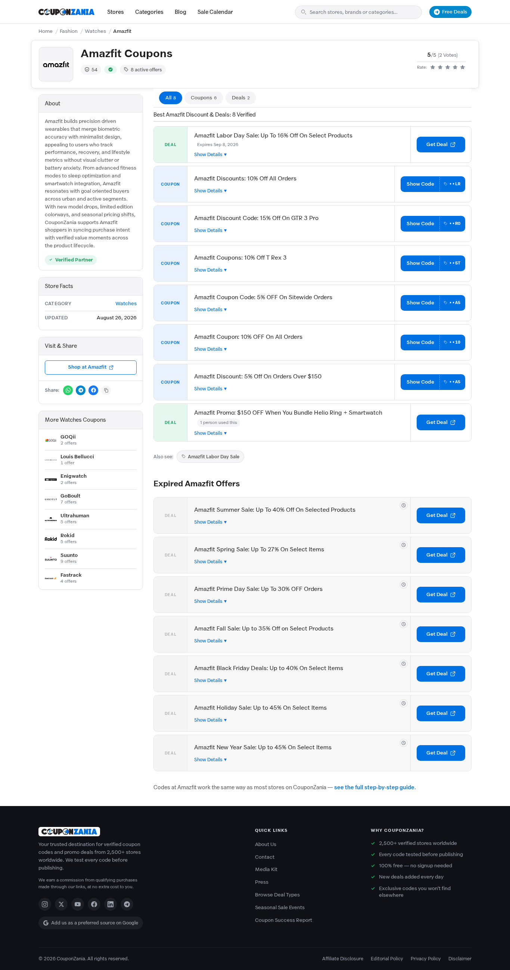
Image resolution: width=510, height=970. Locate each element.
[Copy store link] (106, 390)
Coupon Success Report (283, 920)
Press (261, 882)
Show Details (208, 154)
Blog (180, 12)
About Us (265, 844)
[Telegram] (127, 904)
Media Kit (266, 869)
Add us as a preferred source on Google (94, 923)
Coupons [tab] (204, 97)
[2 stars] (440, 67)
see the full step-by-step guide (374, 787)
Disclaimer (460, 958)
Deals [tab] (241, 97)
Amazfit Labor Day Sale (213, 456)
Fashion (69, 31)
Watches (95, 31)
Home (45, 31)
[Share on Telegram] (80, 390)
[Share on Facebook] (93, 390)
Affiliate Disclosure (342, 958)
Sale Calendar (215, 12)
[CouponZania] (139, 831)
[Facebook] (94, 904)
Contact (264, 857)
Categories (149, 12)
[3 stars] (447, 67)
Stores (115, 12)
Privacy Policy (426, 958)
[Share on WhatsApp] (68, 390)
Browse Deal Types (277, 895)
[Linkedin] (110, 904)
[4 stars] (455, 67)
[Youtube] (77, 904)
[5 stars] (462, 67)
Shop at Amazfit (87, 367)
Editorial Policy (387, 958)
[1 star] (432, 67)
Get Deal (437, 144)
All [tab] (170, 97)
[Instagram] (44, 904)
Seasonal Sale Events (280, 907)
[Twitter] (61, 904)
